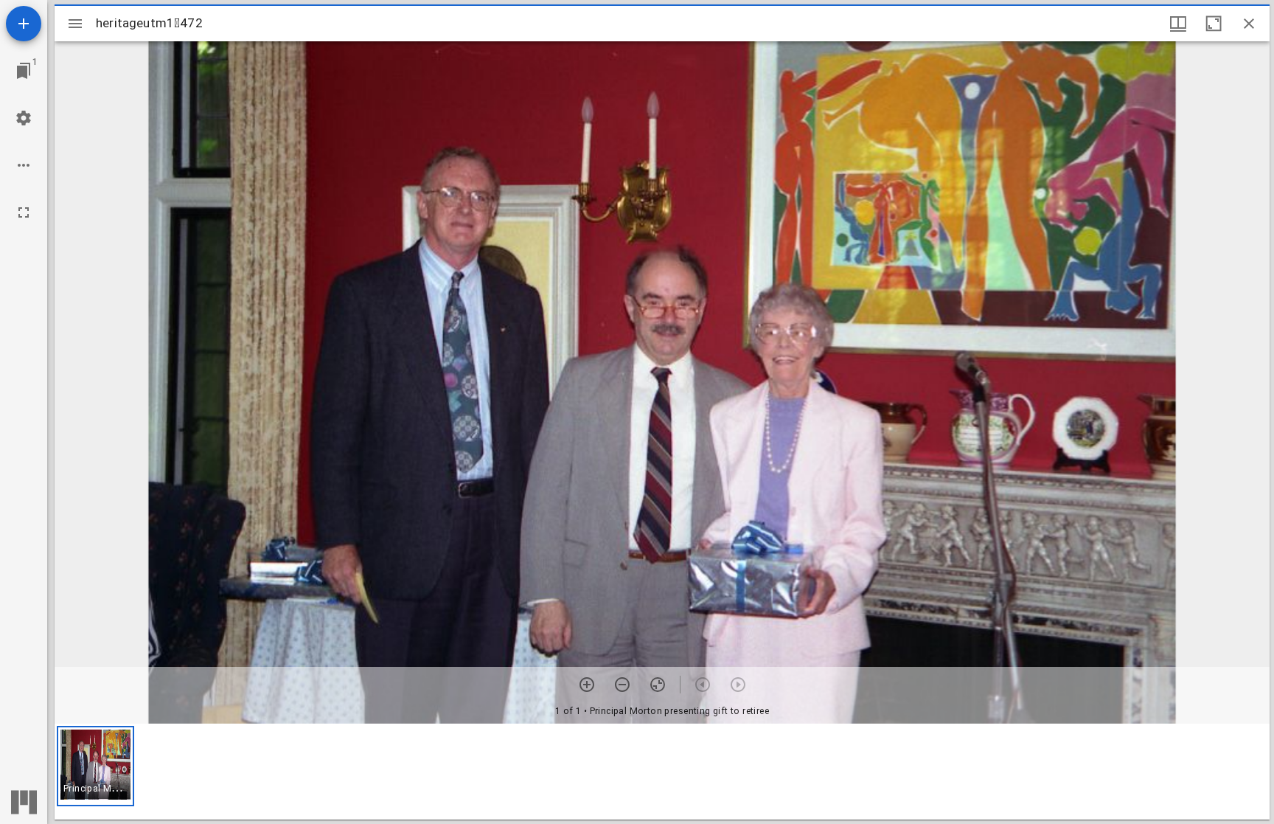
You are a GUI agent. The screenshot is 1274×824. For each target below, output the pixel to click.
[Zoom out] (622, 684)
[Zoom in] (587, 684)
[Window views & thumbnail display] (1178, 23)
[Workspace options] (23, 165)
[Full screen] (23, 212)
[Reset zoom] (657, 684)
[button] (95, 766)
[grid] (662, 772)
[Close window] (1249, 23)
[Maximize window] (1213, 23)
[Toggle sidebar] (75, 23)
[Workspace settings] (23, 118)
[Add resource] (23, 23)
